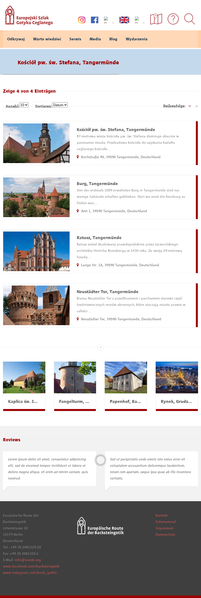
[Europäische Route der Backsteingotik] (28, 23)
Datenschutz (165, 534)
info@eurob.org (28, 560)
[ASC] (189, 106)
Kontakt (162, 515)
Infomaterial (166, 522)
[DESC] (196, 106)
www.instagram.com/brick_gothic (30, 572)
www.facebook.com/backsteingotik (31, 566)
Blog (113, 39)
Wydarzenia (137, 39)
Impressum (165, 528)
